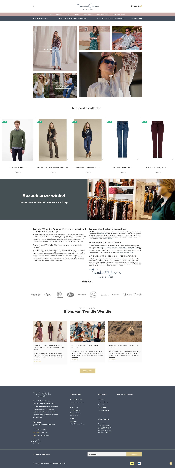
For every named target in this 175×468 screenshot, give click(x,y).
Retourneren (73, 421)
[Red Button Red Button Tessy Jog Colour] (122, 140)
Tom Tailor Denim (133, 248)
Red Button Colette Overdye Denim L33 (17, 167)
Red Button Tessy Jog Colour (122, 167)
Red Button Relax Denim (87, 167)
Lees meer (37, 359)
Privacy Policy (74, 407)
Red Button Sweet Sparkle (157, 167)
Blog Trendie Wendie (119, 14)
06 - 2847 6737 (43, 432)
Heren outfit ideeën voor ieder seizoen (85, 346)
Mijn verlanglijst (102, 407)
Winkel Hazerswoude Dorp (77, 424)
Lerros (125, 248)
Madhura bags (129, 252)
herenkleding (108, 238)
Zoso (131, 247)
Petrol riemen (119, 252)
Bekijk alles (87, 371)
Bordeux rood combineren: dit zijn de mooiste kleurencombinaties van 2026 (49, 347)
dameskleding (103, 233)
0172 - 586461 (42, 430)
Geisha (108, 247)
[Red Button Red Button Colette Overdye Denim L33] (17, 140)
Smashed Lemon (123, 247)
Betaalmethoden (75, 410)
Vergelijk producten (103, 410)
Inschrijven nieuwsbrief (41, 454)
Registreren (101, 399)
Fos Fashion (102, 247)
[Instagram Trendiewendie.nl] (38, 441)
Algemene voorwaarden (77, 402)
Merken (77, 14)
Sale (51, 14)
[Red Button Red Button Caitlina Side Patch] (52, 140)
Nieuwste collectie (86, 108)
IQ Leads (62, 463)
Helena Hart (114, 247)
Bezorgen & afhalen (75, 413)
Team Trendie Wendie (102, 14)
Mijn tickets (101, 404)
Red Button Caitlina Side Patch (53, 167)
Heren (67, 14)
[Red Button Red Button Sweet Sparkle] (157, 140)
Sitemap (72, 418)
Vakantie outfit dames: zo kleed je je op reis (124, 346)
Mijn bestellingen (103, 402)
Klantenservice (74, 415)
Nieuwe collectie (88, 14)
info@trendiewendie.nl (43, 435)
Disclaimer (73, 404)
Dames (58, 14)
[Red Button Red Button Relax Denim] (87, 140)
